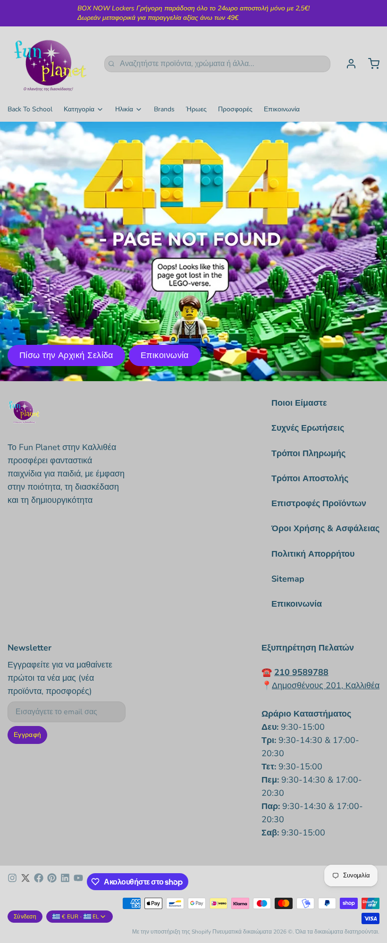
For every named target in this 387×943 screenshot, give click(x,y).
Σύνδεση (25, 916)
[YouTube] (78, 881)
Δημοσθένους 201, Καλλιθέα (325, 685)
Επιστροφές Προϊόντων (318, 503)
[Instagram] (12, 881)
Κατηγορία (79, 109)
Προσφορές (235, 109)
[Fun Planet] (50, 63)
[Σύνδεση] (347, 63)
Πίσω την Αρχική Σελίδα (66, 355)
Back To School (30, 109)
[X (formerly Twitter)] (25, 881)
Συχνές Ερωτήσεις (307, 428)
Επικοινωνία (282, 109)
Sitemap (287, 578)
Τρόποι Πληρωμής (308, 453)
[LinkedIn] (65, 881)
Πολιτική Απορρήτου (312, 553)
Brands (164, 109)
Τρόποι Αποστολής (309, 478)
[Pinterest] (52, 881)
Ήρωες (196, 109)
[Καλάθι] (370, 63)
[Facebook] (38, 881)
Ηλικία (124, 109)
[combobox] (217, 64)
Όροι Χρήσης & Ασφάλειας (325, 528)
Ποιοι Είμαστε (299, 403)
